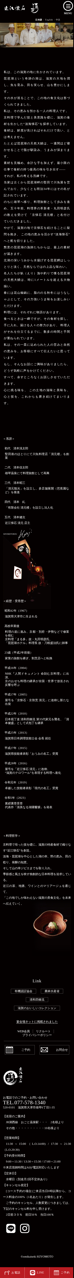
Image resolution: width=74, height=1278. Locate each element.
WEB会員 (23, 1031)
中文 (58, 19)
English (49, 19)
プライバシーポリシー (37, 1035)
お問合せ (62, 1049)
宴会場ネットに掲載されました (37, 1021)
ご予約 (25, 1049)
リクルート (43, 1031)
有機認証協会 (23, 991)
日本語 (38, 19)
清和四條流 (37, 999)
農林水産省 (52, 991)
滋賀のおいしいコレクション (37, 1008)
